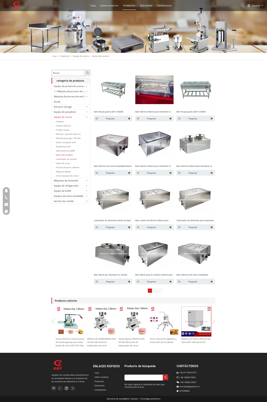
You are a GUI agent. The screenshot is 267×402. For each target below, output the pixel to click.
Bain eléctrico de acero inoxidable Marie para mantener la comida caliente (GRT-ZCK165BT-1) (113, 166)
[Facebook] (53, 388)
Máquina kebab (63, 171)
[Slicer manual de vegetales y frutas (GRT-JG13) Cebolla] (196, 322)
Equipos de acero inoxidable (68, 196)
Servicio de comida (64, 201)
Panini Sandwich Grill (66, 142)
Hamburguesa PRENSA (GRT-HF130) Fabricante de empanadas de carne (163, 342)
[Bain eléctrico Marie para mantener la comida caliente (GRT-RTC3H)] (154, 89)
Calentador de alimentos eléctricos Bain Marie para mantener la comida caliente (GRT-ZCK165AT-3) (113, 220)
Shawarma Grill (63, 146)
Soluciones (146, 5)
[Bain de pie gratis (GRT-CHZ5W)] (113, 89)
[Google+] (60, 388)
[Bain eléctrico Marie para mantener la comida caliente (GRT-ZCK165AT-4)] (195, 143)
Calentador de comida (66, 159)
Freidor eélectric (63, 125)
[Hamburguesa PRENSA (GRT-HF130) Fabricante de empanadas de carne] (165, 322)
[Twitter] (73, 388)
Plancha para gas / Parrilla (68, 138)
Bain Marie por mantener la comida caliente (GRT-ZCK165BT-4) (110, 274)
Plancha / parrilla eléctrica (68, 134)
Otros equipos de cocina (67, 175)
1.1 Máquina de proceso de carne (71, 91)
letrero (157, 398)
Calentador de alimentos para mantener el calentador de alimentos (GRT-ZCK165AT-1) (195, 220)
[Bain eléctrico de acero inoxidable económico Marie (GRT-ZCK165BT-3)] (195, 252)
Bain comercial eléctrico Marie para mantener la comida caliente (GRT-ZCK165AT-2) (151, 220)
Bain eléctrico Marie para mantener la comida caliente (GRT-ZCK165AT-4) (194, 166)
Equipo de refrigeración (66, 185)
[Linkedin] (66, 388)
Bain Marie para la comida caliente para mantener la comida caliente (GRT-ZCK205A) (154, 274)
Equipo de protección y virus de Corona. (72, 86)
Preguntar (110, 118)
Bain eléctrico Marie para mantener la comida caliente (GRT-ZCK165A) (153, 166)
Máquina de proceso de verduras (71, 96)
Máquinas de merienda (66, 180)
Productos (129, 5)
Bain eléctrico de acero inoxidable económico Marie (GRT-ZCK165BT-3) (193, 274)
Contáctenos (164, 5)
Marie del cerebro (64, 155)
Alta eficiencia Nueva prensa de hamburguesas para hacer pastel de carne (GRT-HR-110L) (70, 342)
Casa (93, 5)
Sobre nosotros (109, 5)
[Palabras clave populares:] (87, 72)
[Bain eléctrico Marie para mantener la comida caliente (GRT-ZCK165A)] (154, 143)
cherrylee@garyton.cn (189, 386)
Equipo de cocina (63, 117)
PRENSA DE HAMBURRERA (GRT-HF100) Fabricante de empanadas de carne (133, 342)
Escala (57, 101)
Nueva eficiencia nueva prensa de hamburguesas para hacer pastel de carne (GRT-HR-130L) (101, 342)
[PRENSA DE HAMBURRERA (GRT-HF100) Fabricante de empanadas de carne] (133, 322)
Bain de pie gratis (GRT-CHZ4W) (191, 111)
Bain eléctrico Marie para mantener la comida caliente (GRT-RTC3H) (153, 111)
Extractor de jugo (63, 106)
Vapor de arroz (63, 163)
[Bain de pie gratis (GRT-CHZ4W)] (195, 89)
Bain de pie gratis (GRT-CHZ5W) (108, 111)
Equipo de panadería (65, 111)
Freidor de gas (62, 130)
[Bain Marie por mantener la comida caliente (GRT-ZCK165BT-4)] (113, 252)
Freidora (60, 121)
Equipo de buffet (62, 190)
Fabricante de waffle (65, 150)
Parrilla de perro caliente (67, 167)
